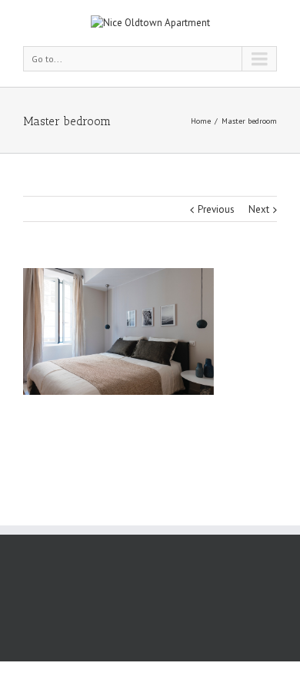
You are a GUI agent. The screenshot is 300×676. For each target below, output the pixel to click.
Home (201, 121)
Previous (216, 209)
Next (258, 209)
